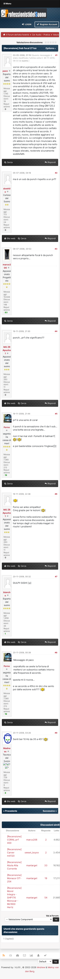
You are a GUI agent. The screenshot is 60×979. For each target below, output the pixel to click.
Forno (7, 427)
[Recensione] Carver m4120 (14, 852)
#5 (56, 413)
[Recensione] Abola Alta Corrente (14, 865)
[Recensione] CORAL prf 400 (14, 839)
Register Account (48, 24)
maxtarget (31, 865)
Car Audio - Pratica (41, 34)
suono (25, 60)
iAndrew (41, 967)
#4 (56, 331)
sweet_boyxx (32, 852)
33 (45, 865)
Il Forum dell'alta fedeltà (17, 34)
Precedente (11, 811)
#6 (56, 494)
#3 (56, 249)
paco (5, 71)
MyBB (17, 967)
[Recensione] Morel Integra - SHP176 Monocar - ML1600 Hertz (14, 897)
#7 (56, 576)
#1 (56, 55)
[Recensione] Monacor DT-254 (14, 878)
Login (28, 24)
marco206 (31, 839)
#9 (56, 733)
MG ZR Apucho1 (7, 350)
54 (45, 897)
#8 (56, 652)
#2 (56, 173)
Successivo (49, 811)
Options (50, 48)
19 (46, 878)
